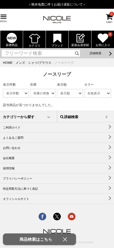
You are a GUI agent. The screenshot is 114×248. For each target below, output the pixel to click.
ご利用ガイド (11, 127)
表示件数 (9, 84)
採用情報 (9, 168)
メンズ (20, 62)
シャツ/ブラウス (39, 62)
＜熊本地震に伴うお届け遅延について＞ (57, 4)
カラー (89, 84)
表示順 (62, 84)
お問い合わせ (11, 147)
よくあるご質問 (13, 137)
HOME (8, 62)
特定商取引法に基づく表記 (20, 188)
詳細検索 (95, 53)
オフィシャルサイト (16, 198)
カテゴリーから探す (18, 117)
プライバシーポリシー (17, 178)
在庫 (33, 84)
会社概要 (9, 158)
